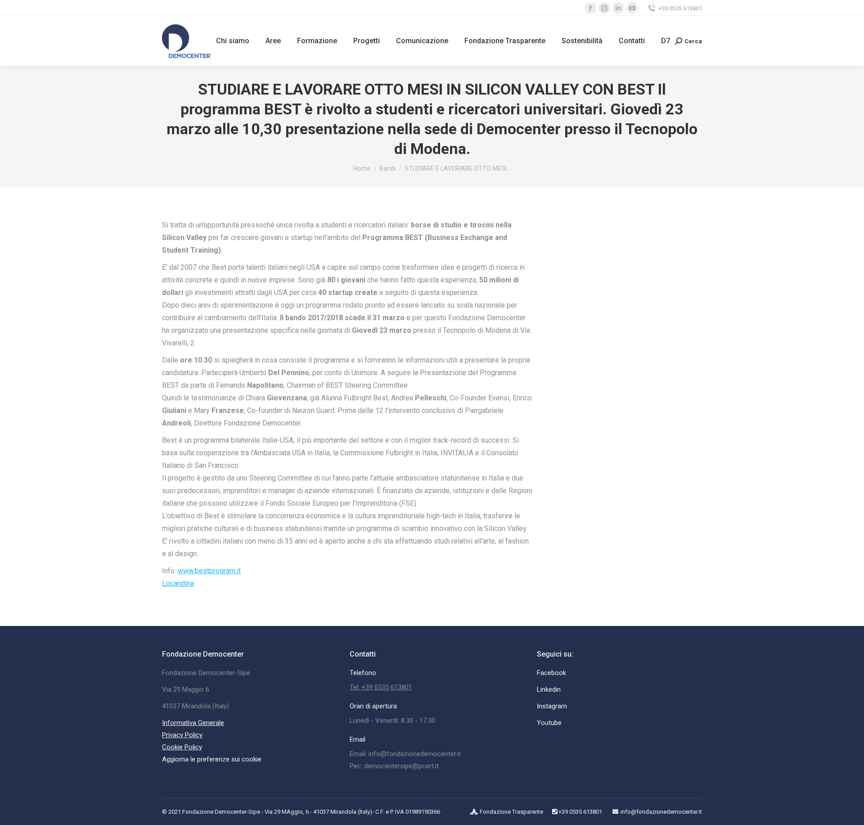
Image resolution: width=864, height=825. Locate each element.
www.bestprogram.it (209, 571)
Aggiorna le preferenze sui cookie (211, 759)
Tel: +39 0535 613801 (381, 687)
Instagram (552, 706)
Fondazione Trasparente (511, 811)
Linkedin (549, 689)
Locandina (178, 583)
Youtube (549, 723)
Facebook (551, 673)
